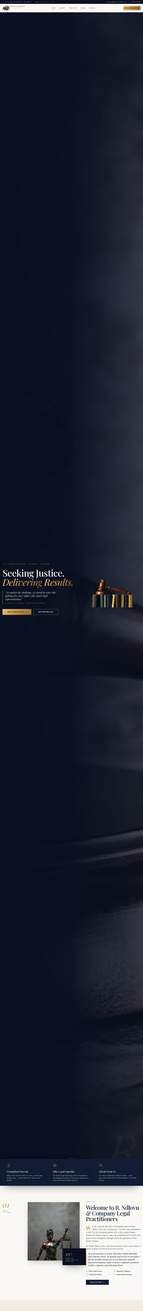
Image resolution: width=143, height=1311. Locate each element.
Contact (93, 8)
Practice (73, 8)
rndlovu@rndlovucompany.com (117, 2)
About (62, 8)
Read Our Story (96, 1282)
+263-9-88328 (135, 2)
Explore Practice (45, 612)
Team (83, 8)
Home (53, 8)
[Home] (14, 8)
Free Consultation (132, 8)
